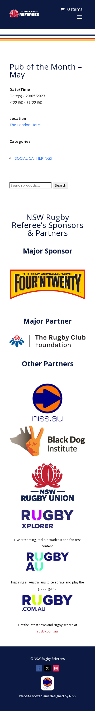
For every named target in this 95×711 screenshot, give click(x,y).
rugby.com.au (47, 631)
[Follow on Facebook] (39, 668)
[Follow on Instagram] (56, 668)
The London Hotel (25, 124)
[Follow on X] (47, 668)
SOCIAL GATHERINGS (33, 158)
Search (60, 185)
